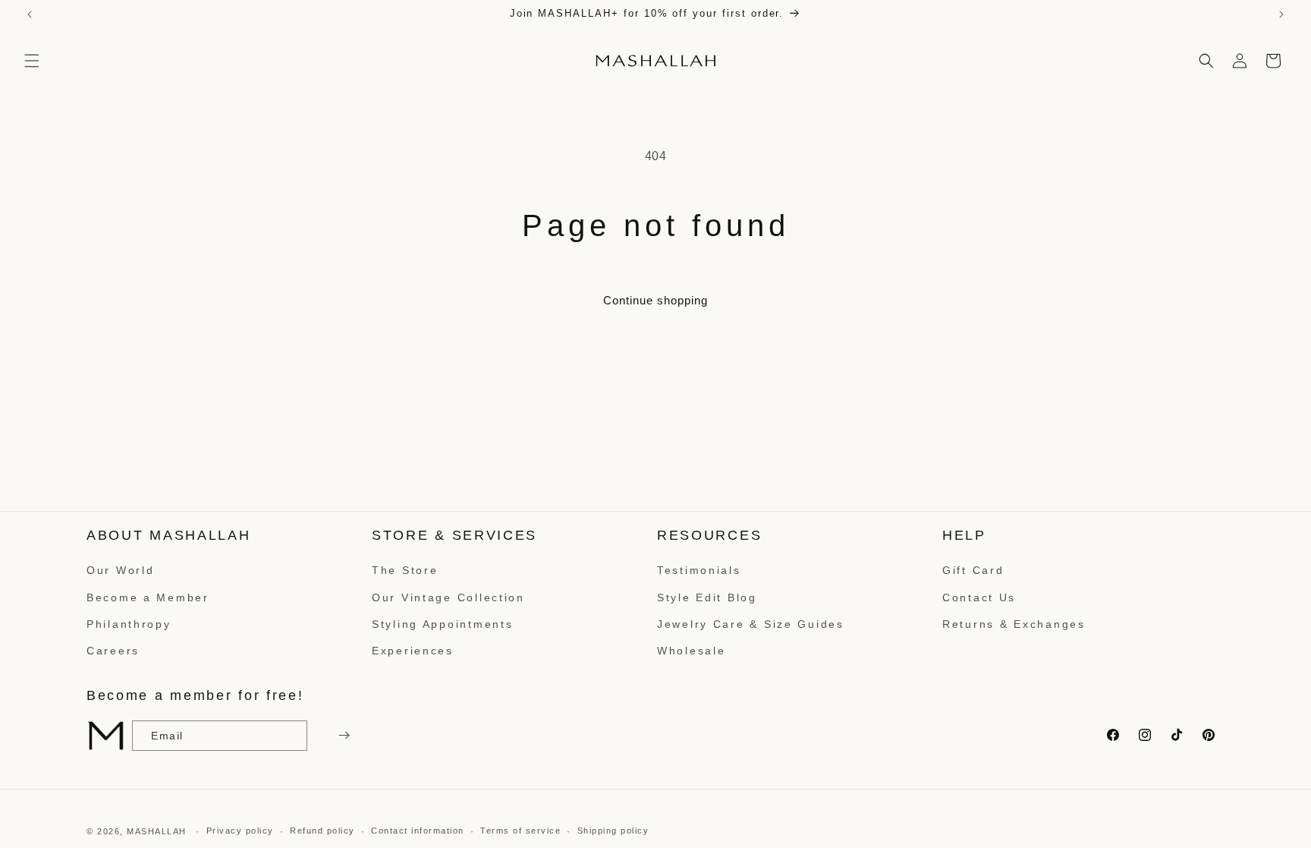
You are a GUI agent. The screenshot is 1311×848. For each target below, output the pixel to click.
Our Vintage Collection (448, 597)
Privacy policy (240, 830)
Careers (113, 651)
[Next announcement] (1281, 14)
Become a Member (147, 597)
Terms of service (520, 830)
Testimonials (699, 570)
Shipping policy (613, 830)
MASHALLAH (157, 831)
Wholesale (691, 651)
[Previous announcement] (29, 14)
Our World (120, 570)
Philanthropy (128, 624)
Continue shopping (655, 300)
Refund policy (322, 830)
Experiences (413, 651)
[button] (32, 60)
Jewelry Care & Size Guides (750, 624)
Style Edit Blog (707, 597)
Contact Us (979, 597)
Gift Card (973, 570)
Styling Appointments (442, 624)
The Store (405, 570)
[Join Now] (342, 735)
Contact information (417, 830)
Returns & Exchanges (1014, 624)
